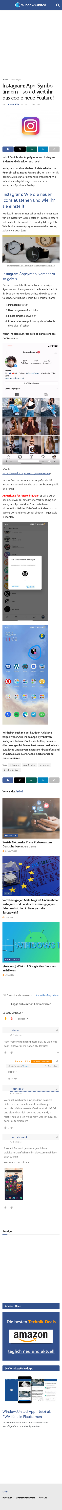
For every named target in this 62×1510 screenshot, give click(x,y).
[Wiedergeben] (6, 461)
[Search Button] (58, 5)
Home (5, 79)
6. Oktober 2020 (33, 104)
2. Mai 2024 (8, 917)
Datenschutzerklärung (25, 1497)
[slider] (28, 461)
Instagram (45, 765)
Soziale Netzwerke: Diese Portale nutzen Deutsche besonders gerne (27, 844)
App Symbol (29, 765)
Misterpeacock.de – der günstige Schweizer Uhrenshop (31, 265)
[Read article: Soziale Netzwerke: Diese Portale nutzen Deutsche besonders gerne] (31, 818)
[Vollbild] (55, 461)
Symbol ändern (11, 769)
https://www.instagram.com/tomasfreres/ (26, 473)
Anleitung (15, 765)
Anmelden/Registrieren (47, 995)
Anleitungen (15, 79)
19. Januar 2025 (10, 851)
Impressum (7, 1497)
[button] (31, 403)
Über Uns (43, 1497)
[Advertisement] (31, 42)
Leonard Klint (13, 104)
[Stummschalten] (50, 461)
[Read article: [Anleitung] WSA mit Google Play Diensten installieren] (31, 942)
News (8, 893)
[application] (31, 404)
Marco (26, 1066)
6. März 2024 (9, 975)
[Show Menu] (4, 5)
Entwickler (11, 835)
